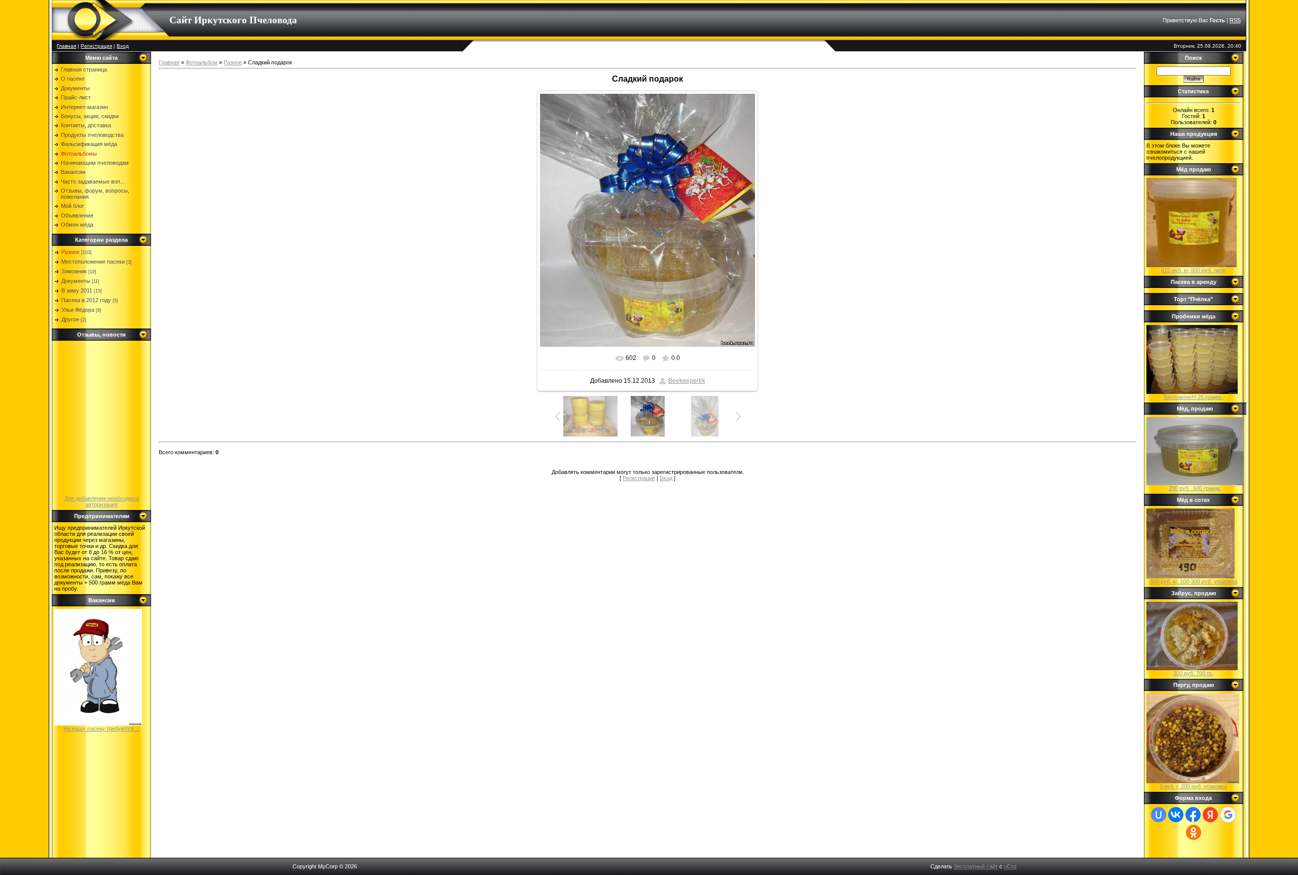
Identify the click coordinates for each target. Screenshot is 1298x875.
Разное (70, 252)
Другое (70, 319)
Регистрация (96, 46)
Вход (123, 46)
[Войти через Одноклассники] (1193, 832)
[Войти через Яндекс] (1210, 814)
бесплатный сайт (976, 866)
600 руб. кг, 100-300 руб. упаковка (1193, 581)
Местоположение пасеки (93, 262)
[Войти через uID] (1158, 814)
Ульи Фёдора (77, 310)
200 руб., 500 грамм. (1195, 488)
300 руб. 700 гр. (1193, 673)
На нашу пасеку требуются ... (101, 728)
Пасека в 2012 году (86, 300)
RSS (1235, 20)
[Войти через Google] (1228, 815)
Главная (66, 46)
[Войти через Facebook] (1193, 814)
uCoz (1010, 866)
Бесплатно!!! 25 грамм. (1193, 397)
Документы (75, 281)
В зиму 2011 (76, 290)
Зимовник (74, 271)
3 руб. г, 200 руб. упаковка (1193, 786)
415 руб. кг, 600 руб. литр (1193, 270)
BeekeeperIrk (686, 380)
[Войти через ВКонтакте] (1175, 814)
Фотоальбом (202, 62)
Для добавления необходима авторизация (101, 501)
